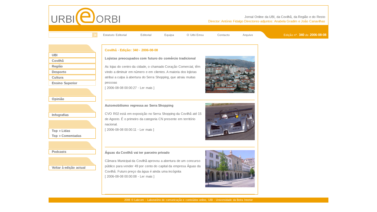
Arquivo (248, 35)
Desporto (59, 72)
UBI (272, 17)
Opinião (58, 99)
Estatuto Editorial (115, 35)
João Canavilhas (313, 21)
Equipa (169, 35)
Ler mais (146, 88)
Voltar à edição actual (68, 167)
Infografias (60, 115)
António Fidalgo (232, 21)
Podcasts (59, 151)
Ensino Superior (64, 83)
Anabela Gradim (285, 21)
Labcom (139, 199)
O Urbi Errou (195, 35)
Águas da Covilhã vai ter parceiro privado (137, 152)
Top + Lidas (61, 130)
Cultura (57, 77)
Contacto (223, 35)
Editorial (145, 35)
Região (57, 66)
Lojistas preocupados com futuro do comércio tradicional (150, 58)
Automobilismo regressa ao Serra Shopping (139, 105)
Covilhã (58, 60)
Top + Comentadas (66, 136)
